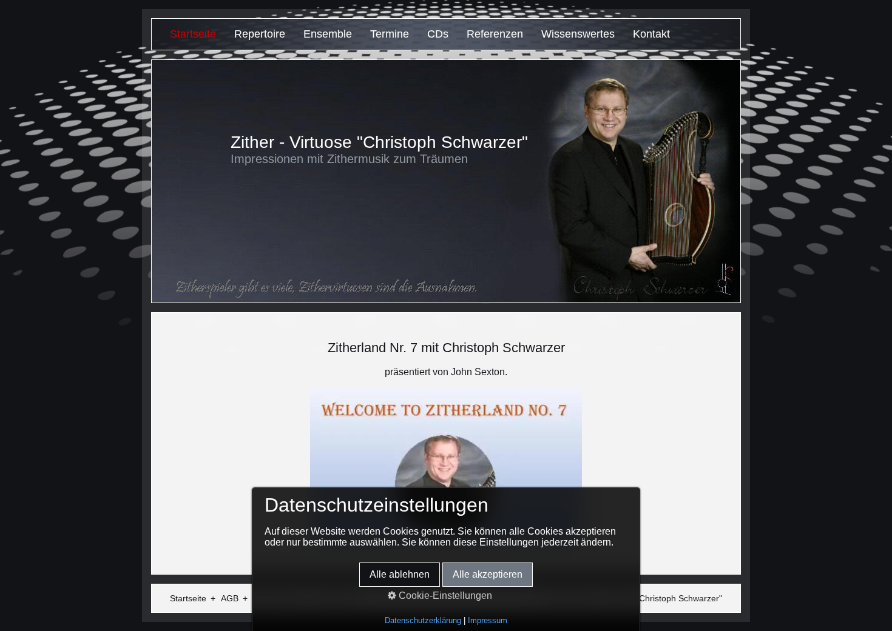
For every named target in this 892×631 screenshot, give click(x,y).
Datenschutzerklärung (423, 620)
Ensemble (327, 34)
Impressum (487, 620)
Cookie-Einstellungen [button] (444, 595)
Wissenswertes (578, 34)
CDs (437, 34)
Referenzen (495, 34)
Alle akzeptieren (487, 574)
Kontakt (651, 34)
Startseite (193, 34)
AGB (229, 598)
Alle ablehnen (400, 574)
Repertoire (259, 34)
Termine (389, 34)
